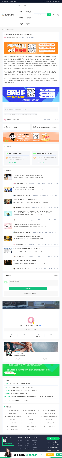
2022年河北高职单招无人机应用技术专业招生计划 (20, 383)
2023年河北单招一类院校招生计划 (19, 393)
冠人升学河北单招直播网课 (49, 410)
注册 (58, 15)
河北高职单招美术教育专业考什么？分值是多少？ (22, 387)
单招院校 (20, 12)
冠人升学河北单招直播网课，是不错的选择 (24, 261)
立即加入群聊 (9, 372)
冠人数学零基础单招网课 (49, 426)
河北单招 (35, 114)
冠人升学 (6, 114)
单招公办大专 (49, 420)
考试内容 (20, 18)
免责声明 (27, 443)
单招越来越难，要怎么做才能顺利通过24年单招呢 (20, 114)
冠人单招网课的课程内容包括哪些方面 (23, 187)
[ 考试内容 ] (7, 387)
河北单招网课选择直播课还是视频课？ (20, 400)
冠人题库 (31, 420)
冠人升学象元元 (31, 429)
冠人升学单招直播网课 (49, 423)
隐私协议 (27, 445)
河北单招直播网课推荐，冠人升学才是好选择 (25, 200)
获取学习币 (57, 1)
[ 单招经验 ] (7, 400)
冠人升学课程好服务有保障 (13, 426)
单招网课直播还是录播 (31, 413)
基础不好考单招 (12, 423)
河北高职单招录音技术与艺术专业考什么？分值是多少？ (24, 390)
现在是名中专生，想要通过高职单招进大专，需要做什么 (45, 127)
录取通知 (28, 18)
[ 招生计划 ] (7, 396)
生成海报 (47, 119)
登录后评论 (28, 288)
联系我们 (50, 454)
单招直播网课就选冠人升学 (31, 426)
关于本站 (27, 440)
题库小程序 (12, 420)
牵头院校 (20, 445)
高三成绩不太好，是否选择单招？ (11, 127)
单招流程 (20, 440)
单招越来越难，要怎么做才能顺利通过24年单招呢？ (19, 34)
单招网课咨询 (19, 359)
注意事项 (35, 447)
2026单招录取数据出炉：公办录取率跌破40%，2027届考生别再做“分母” (33, 212)
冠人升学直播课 (31, 416)
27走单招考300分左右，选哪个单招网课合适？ (12, 429)
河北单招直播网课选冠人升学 (13, 410)
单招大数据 (34, 445)
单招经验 (28, 24)
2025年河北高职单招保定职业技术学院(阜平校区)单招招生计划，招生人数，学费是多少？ (32, 396)
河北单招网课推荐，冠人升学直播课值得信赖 (13, 417)
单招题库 (20, 24)
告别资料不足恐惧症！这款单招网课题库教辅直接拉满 (27, 175)
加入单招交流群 (47, 1)
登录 (54, 15)
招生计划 (28, 12)
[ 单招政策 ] (7, 393)
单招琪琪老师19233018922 (12, 37)
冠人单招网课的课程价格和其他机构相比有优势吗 (26, 224)
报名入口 (20, 443)
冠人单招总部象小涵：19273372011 (23, 195)
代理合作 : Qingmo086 (53, 439)
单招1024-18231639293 (20, 220)
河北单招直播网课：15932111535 (22, 207)
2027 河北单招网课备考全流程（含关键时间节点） (27, 248)
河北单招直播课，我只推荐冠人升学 (49, 416)
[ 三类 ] (6, 383)
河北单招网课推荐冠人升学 (49, 413)
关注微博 (45, 359)
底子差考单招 (31, 423)
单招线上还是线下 (13, 413)
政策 (24, 6)
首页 (19, 6)
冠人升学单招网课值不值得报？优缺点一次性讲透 (26, 236)
